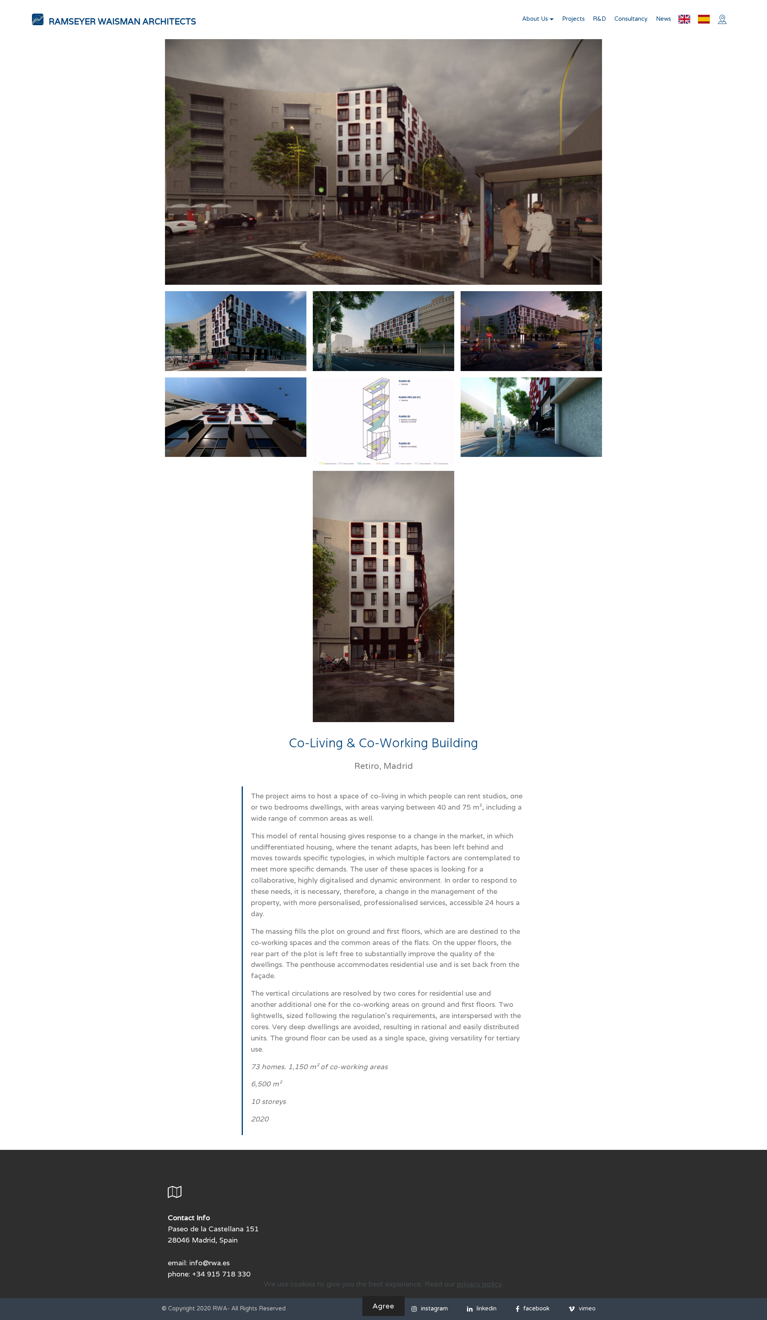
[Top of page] (38, 19)
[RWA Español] (704, 19)
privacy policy (479, 1283)
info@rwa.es (209, 1262)
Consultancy (631, 19)
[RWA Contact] (724, 19)
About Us (535, 19)
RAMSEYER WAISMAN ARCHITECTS (122, 21)
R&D (599, 19)
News (663, 19)
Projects (573, 19)
